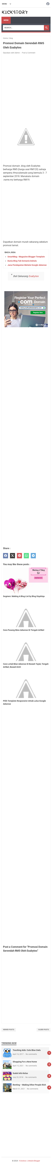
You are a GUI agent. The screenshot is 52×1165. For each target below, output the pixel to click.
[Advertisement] (26, 84)
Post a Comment (28, 53)
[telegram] (33, 555)
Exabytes (34, 276)
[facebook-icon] (48, 4)
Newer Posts (8, 1030)
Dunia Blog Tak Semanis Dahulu (22, 261)
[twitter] (12, 555)
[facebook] (5, 555)
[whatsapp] (26, 555)
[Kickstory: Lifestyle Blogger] (14, 12)
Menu (6, 20)
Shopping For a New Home (25, 1062)
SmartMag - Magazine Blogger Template (26, 257)
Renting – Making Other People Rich (29, 1085)
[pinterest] (19, 555)
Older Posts (43, 1030)
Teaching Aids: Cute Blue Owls (27, 1050)
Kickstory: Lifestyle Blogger (29, 1161)
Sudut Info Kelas (20, 1073)
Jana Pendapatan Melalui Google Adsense (27, 265)
